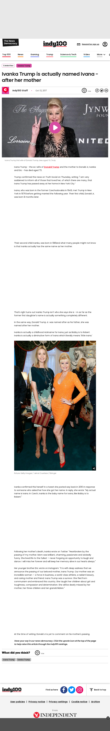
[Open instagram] (79, 689)
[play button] (55, 127)
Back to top (100, 689)
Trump (49, 54)
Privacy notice (37, 701)
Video (87, 54)
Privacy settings (58, 701)
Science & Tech (68, 54)
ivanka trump (24, 65)
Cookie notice (79, 701)
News (20, 54)
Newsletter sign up (90, 44)
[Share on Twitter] (102, 90)
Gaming (35, 54)
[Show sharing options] (94, 469)
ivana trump (9, 659)
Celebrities (8, 65)
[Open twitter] (71, 689)
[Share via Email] (106, 90)
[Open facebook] (63, 689)
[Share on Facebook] (97, 90)
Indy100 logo (55, 44)
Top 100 (6, 54)
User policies (17, 701)
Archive (95, 701)
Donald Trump (51, 167)
